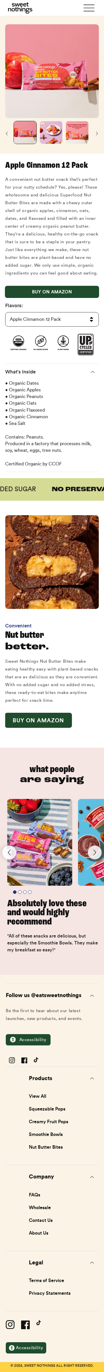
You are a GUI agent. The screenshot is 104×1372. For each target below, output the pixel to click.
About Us (38, 1233)
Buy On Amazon (52, 291)
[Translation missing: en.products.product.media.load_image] (25, 132)
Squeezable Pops (47, 1109)
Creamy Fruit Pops (48, 1121)
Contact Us (41, 1220)
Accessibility (33, 1039)
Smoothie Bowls (46, 1134)
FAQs (34, 1195)
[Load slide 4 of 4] (30, 892)
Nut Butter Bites (46, 1147)
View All (37, 1096)
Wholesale (40, 1207)
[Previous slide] (9, 852)
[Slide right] (96, 134)
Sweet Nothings (39, 1365)
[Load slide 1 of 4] (14, 892)
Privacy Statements (49, 1293)
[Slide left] (7, 134)
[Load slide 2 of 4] (20, 892)
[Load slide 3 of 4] (24, 892)
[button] (89, 6)
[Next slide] (95, 852)
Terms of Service (46, 1280)
